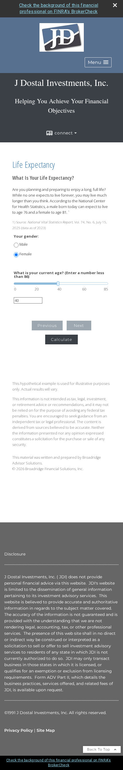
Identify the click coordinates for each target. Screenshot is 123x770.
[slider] (61, 283)
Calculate (61, 339)
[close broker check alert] (115, 5)
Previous (47, 325)
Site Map (46, 730)
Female (25, 254)
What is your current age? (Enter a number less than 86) (59, 274)
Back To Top (99, 749)
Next (79, 325)
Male (23, 244)
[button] (98, 62)
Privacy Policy (18, 730)
